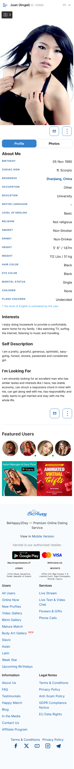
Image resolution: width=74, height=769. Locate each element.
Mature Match (12, 626)
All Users (8, 593)
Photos (54, 143)
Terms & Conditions (53, 683)
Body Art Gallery (14, 633)
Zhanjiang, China (59, 179)
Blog (5, 709)
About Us (9, 683)
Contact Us (10, 723)
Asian (6, 646)
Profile (19, 143)
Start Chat (61, 762)
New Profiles (11, 606)
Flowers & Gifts (50, 611)
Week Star (9, 660)
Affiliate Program (14, 729)
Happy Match (12, 703)
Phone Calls (48, 618)
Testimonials (11, 696)
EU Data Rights (50, 714)
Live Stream (48, 593)
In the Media (11, 716)
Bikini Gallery (11, 620)
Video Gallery (12, 613)
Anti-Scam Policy (52, 696)
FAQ (5, 689)
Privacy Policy (49, 689)
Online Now (10, 600)
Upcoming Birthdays (17, 666)
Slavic (6, 640)
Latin (5, 653)
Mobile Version (43, 536)
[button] (35, 122)
